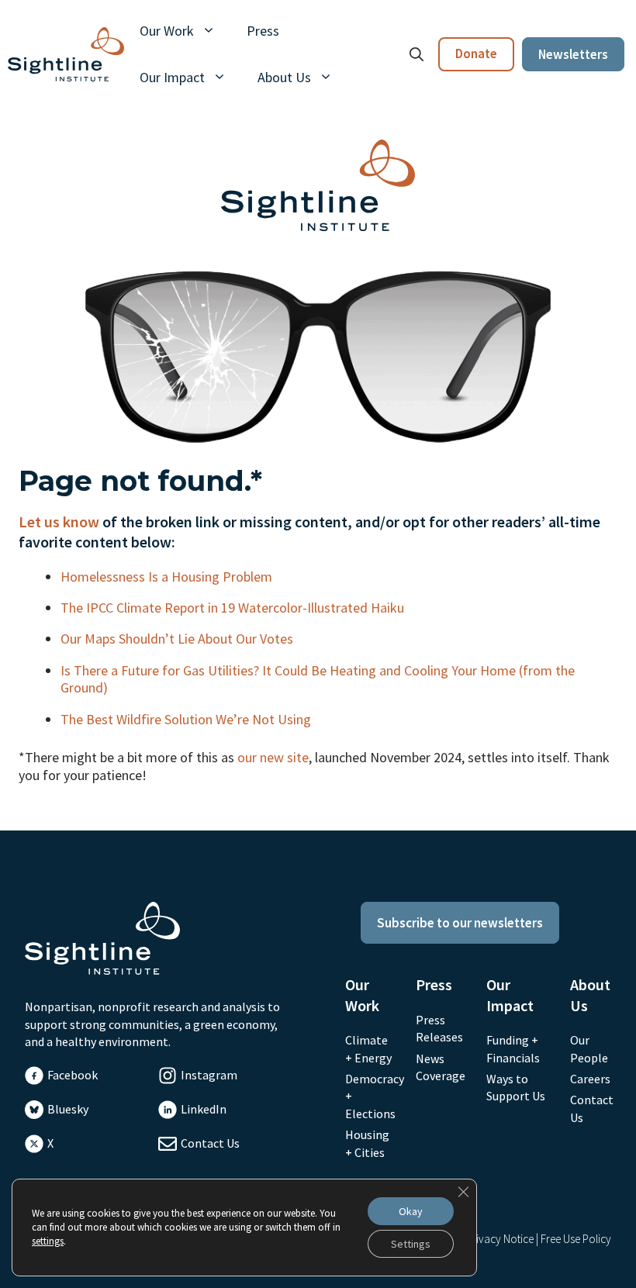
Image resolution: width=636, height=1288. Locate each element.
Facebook (72, 1075)
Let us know (59, 521)
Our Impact (172, 77)
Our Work (167, 31)
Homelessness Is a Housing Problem (167, 576)
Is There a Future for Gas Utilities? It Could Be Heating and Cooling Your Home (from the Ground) (317, 678)
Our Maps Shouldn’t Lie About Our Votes (178, 638)
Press (263, 31)
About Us (284, 77)
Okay (411, 1211)
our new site (273, 757)
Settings (410, 1244)
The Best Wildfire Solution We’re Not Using (187, 719)
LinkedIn (203, 1109)
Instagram (209, 1075)
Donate (476, 53)
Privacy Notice (500, 1238)
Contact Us (210, 1143)
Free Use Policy (576, 1238)
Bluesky (67, 1109)
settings (48, 1241)
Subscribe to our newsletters (460, 922)
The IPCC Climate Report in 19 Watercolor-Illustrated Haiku (233, 607)
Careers (590, 1078)
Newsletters (573, 54)
